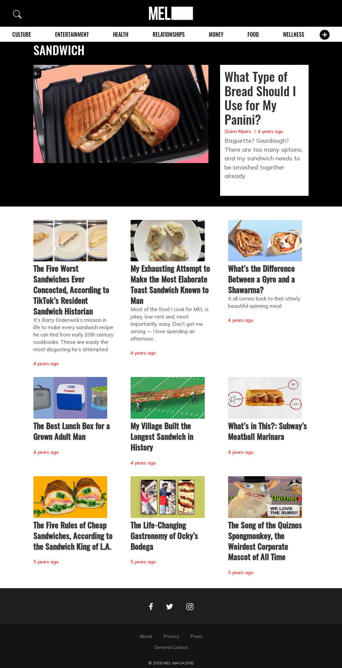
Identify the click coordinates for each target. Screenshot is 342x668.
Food (253, 34)
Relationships (169, 34)
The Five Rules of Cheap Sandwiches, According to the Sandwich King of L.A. (73, 535)
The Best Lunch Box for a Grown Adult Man (71, 430)
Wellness (293, 34)
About (146, 636)
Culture (21, 34)
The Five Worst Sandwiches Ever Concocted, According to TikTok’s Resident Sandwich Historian (71, 289)
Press (197, 636)
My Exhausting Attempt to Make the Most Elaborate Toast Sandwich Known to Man (170, 284)
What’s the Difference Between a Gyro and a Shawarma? (261, 278)
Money (216, 34)
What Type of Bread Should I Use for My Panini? (260, 98)
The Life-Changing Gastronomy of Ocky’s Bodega (164, 535)
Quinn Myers (237, 131)
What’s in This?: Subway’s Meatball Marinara (267, 430)
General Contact (171, 647)
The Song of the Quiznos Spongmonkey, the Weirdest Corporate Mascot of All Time (265, 541)
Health (120, 34)
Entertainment (72, 34)
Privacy (171, 636)
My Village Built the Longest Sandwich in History (162, 436)
